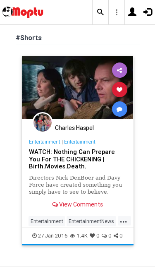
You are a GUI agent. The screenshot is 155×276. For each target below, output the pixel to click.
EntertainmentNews (91, 221)
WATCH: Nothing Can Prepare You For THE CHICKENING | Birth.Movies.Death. (72, 159)
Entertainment (44, 142)
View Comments (80, 204)
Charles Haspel (74, 128)
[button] (100, 12)
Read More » (78, 89)
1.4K (82, 235)
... (123, 220)
